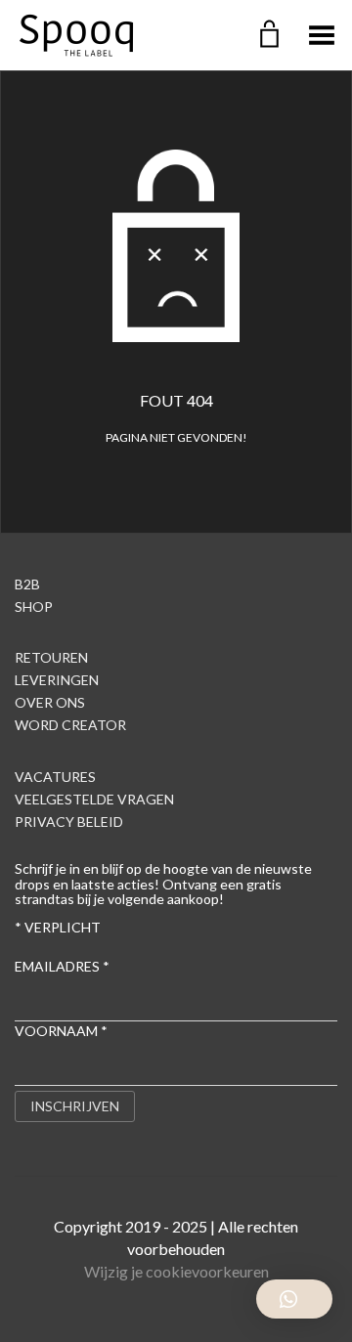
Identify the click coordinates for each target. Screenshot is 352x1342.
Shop (34, 606)
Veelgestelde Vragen (94, 799)
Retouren (51, 657)
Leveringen (57, 679)
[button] (294, 1299)
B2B (27, 584)
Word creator (70, 724)
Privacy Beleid (69, 821)
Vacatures (55, 776)
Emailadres (62, 966)
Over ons (50, 702)
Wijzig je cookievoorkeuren (176, 1271)
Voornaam (61, 1030)
